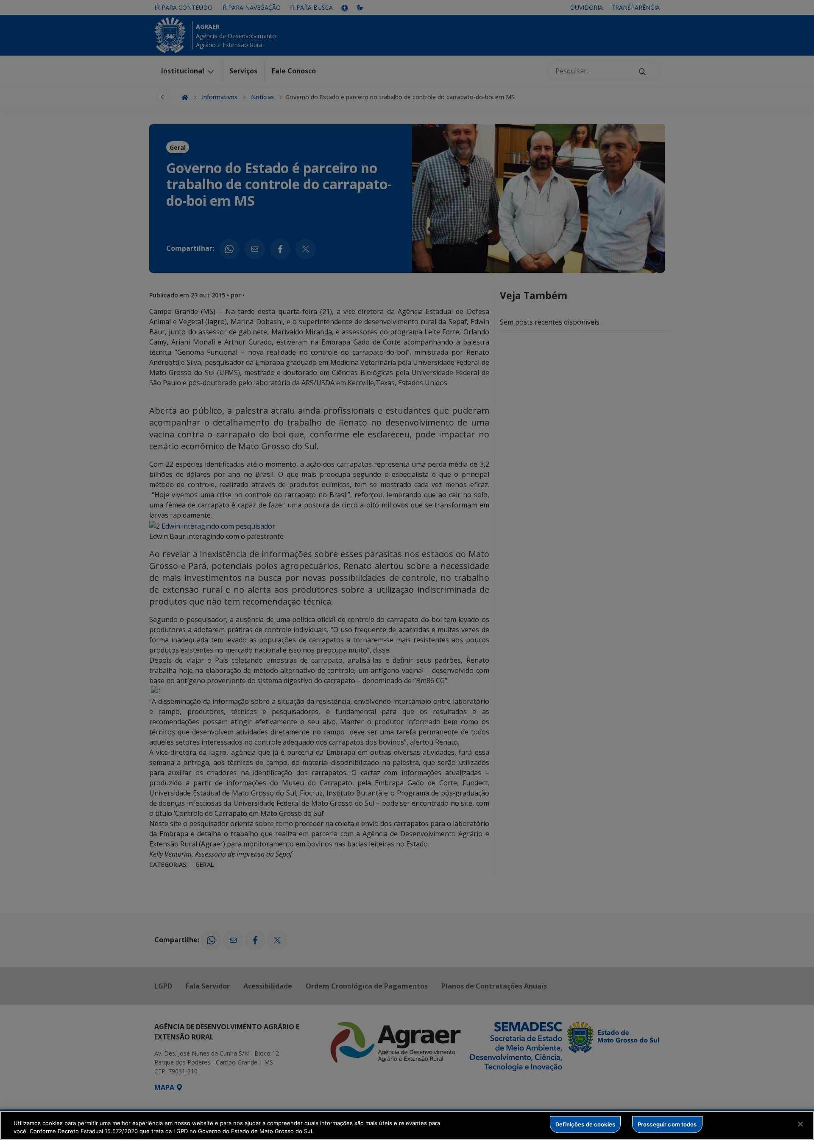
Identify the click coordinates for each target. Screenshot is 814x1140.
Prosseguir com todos (667, 1124)
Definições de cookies (585, 1124)
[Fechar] (800, 1124)
